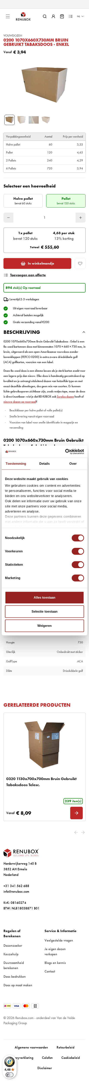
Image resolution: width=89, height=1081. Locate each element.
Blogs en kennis (55, 963)
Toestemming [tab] (16, 463)
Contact (49, 971)
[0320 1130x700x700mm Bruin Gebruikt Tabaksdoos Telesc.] (44, 744)
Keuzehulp (10, 954)
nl (78, 16)
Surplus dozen (65, 396)
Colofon (47, 1058)
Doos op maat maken (17, 985)
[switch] (78, 551)
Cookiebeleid (70, 1058)
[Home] (27, 16)
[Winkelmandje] (62, 16)
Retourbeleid (65, 1047)
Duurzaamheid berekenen (13, 965)
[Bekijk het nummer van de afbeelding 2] (21, 120)
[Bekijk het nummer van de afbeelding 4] (46, 120)
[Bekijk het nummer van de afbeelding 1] (9, 120)
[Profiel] (53, 16)
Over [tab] (73, 463)
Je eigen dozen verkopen (55, 951)
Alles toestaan (44, 597)
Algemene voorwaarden (31, 1047)
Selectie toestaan (45, 611)
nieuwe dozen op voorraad (19, 402)
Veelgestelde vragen (58, 940)
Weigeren (44, 625)
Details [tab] (44, 463)
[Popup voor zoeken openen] (44, 16)
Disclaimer (44, 1068)
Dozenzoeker (12, 945)
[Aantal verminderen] (8, 218)
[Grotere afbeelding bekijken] (44, 85)
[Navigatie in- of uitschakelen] (7, 16)
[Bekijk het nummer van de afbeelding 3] (34, 120)
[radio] (23, 201)
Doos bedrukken (14, 976)
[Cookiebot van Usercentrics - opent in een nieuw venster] (65, 451)
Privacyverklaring (21, 1058)
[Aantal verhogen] (81, 218)
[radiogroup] (44, 201)
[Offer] (70, 16)
